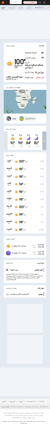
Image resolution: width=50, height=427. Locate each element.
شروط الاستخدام (41, 421)
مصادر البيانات (23, 423)
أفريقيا (12, 402)
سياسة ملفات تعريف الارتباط (18, 421)
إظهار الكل (41, 288)
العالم (4, 402)
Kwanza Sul (31, 401)
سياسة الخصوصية (31, 421)
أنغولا (21, 402)
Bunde (41, 401)
